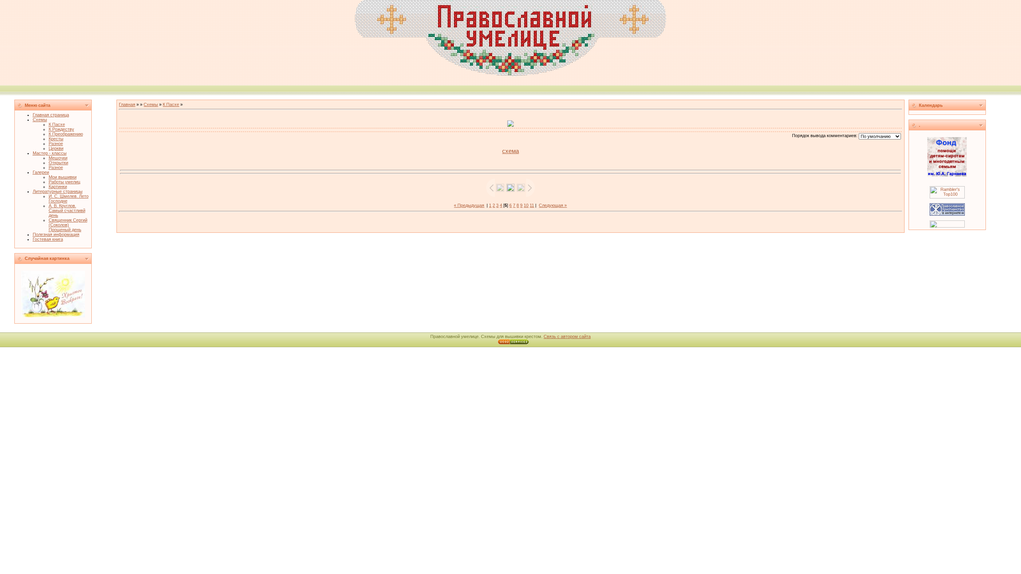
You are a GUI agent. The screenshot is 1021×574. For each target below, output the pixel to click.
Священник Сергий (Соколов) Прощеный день (68, 225)
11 (532, 205)
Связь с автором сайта (567, 336)
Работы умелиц (64, 181)
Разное (56, 143)
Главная (127, 104)
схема (510, 151)
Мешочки (58, 157)
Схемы (40, 119)
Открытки (58, 162)
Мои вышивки (63, 177)
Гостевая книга (48, 239)
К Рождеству (61, 129)
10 (526, 205)
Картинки (58, 186)
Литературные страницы (58, 191)
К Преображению (66, 134)
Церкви (56, 148)
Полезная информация (56, 234)
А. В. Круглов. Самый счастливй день (67, 210)
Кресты (56, 138)
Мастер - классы (50, 153)
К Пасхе (57, 124)
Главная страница (51, 114)
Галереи (41, 172)
